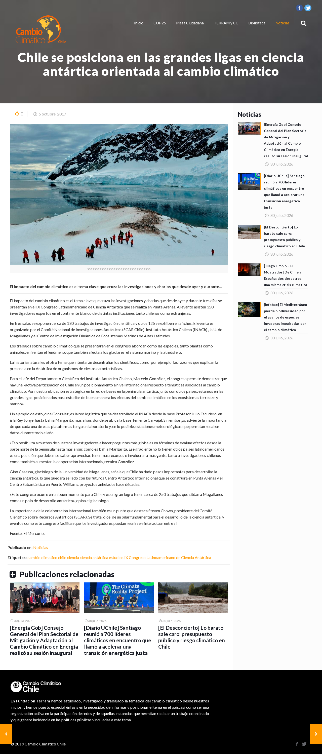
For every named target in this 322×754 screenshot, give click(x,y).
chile (62, 557)
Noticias (40, 547)
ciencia (73, 557)
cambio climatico (42, 557)
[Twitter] (307, 8)
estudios (116, 557)
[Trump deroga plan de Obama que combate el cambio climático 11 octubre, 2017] (316, 734)
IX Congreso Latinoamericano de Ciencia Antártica (167, 557)
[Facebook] (299, 8)
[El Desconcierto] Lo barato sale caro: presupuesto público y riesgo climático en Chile (191, 637)
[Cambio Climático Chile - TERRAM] (41, 29)
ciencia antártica (94, 557)
